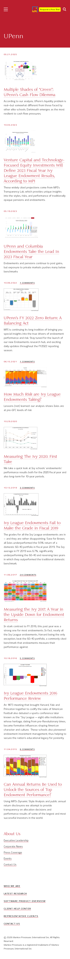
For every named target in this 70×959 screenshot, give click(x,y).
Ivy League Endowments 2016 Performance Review (30, 696)
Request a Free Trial (50, 9)
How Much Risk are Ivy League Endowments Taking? (32, 397)
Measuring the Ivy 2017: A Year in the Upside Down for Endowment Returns (34, 614)
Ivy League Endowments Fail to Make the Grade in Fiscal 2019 (32, 525)
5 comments (27, 658)
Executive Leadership (16, 840)
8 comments (27, 749)
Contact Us (10, 864)
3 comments (27, 488)
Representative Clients (21, 916)
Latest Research (15, 893)
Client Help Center (17, 908)
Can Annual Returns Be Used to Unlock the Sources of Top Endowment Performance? (33, 789)
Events (8, 858)
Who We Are (12, 886)
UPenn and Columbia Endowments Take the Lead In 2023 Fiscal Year (31, 251)
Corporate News (13, 846)
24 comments (28, 575)
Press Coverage (13, 852)
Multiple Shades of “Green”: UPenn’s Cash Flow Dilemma (29, 92)
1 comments (27, 283)
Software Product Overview (25, 901)
